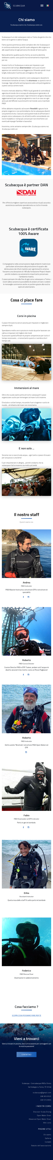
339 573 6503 (45, 1100)
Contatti (48, 1142)
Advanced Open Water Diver (40, 1119)
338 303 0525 (45, 1096)
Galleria (48, 1138)
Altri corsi (47, 1122)
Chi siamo (47, 1134)
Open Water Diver (44, 1115)
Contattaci (26, 1054)
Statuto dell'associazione (41, 1145)
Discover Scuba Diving (42, 1112)
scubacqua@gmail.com (42, 1092)
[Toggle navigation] (42, 5)
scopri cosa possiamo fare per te (26, 1015)
